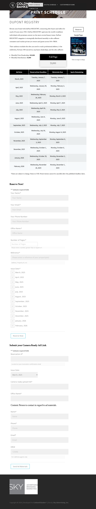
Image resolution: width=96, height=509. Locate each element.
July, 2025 (19, 292)
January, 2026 (20, 321)
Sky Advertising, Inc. (61, 502)
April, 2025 (19, 277)
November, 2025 (21, 311)
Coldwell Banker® (40, 502)
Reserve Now (18, 336)
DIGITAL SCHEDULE (50, 4)
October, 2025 (21, 306)
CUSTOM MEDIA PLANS (67, 4)
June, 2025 (19, 287)
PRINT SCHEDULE (34, 4)
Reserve (78, 29)
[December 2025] (78, 55)
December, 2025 (21, 316)
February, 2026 (21, 325)
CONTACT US (33, 8)
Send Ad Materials (20, 466)
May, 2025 (19, 282)
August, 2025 (20, 296)
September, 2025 (22, 301)
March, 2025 (20, 272)
